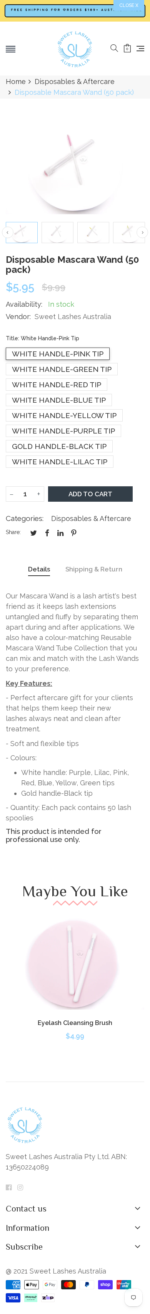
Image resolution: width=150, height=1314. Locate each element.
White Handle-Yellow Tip (64, 415)
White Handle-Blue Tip (59, 400)
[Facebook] (9, 1187)
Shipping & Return (93, 569)
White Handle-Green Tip (62, 369)
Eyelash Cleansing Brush (75, 1023)
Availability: (24, 304)
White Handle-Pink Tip (57, 354)
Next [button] (142, 232)
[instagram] (20, 1187)
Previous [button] (7, 232)
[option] (22, 232)
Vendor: (18, 317)
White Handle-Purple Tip (63, 431)
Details (39, 569)
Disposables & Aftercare (91, 518)
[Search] (114, 48)
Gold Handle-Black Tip (59, 446)
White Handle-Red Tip (56, 384)
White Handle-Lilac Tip (59, 461)
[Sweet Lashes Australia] (75, 48)
